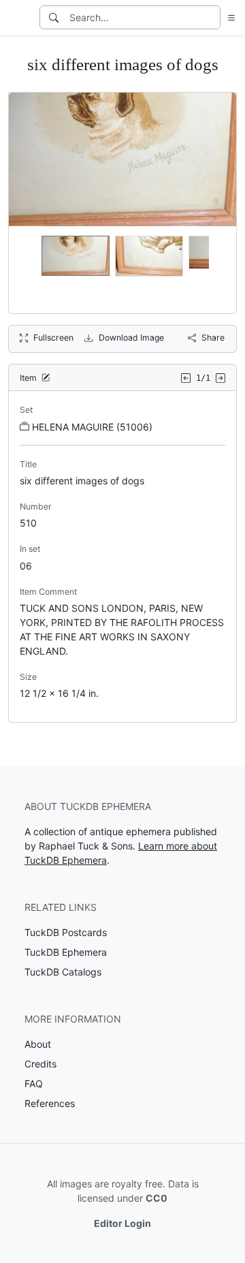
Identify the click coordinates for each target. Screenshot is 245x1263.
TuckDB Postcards (65, 932)
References (49, 1103)
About (37, 1044)
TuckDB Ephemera (65, 952)
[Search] (53, 17)
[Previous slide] (27, 269)
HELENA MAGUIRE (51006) (92, 427)
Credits (40, 1064)
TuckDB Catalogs (62, 972)
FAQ (33, 1083)
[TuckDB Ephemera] (18, 17)
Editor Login (122, 1223)
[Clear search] (211, 17)
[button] (228, 17)
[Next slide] (217, 269)
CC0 (156, 1198)
